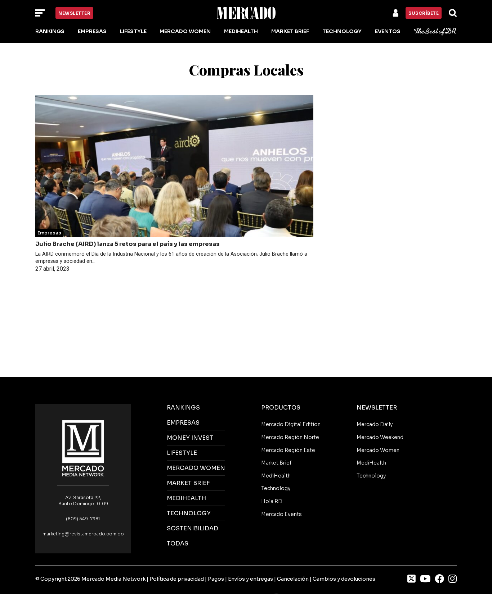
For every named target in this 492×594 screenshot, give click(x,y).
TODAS (177, 543)
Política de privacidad (176, 579)
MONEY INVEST (190, 438)
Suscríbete (423, 13)
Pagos (216, 579)
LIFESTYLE (182, 453)
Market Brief (290, 31)
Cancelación (293, 579)
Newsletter (74, 13)
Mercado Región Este (288, 450)
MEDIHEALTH (186, 498)
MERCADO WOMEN (196, 468)
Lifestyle (133, 31)
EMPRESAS (183, 422)
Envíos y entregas (250, 579)
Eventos (388, 31)
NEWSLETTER (377, 407)
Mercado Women (185, 31)
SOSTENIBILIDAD (192, 528)
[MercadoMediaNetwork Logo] (83, 448)
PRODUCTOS (280, 407)
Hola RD (271, 501)
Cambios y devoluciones (344, 579)
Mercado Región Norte (290, 437)
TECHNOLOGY (189, 513)
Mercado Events (281, 514)
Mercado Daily (375, 424)
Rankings (49, 31)
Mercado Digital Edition (291, 424)
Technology (342, 31)
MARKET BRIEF (188, 483)
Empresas (92, 31)
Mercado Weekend (380, 437)
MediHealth (241, 31)
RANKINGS (183, 407)
